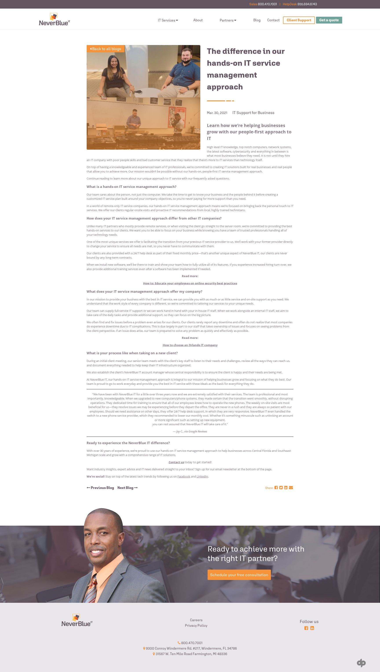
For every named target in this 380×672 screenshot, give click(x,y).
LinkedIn (202, 476)
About (198, 20)
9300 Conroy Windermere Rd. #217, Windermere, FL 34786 (191, 648)
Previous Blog (102, 488)
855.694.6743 (307, 4)
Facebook (183, 476)
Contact (273, 20)
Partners (227, 20)
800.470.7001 (267, 4)
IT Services (166, 20)
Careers (196, 620)
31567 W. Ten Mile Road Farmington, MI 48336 (191, 654)
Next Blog (125, 488)
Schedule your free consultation (239, 574)
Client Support (299, 20)
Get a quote (329, 20)
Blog (257, 20)
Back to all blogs (106, 48)
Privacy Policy (196, 625)
